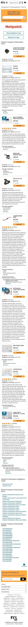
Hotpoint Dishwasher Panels (10, 508)
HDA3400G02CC (7, 539)
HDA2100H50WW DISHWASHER (11, 544)
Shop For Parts (5, 589)
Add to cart (19, 56)
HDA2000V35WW (7, 542)
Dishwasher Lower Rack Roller (19, 289)
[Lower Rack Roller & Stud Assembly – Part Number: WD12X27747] (7, 51)
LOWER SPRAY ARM (17, 216)
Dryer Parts (21, 606)
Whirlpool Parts (20, 603)
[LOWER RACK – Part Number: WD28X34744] (7, 372)
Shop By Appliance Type (13, 33)
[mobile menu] (7, 3)
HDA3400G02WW (7, 529)
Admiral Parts (10, 594)
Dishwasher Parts (7, 484)
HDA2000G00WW (7, 537)
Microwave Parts (9, 610)
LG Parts (21, 599)
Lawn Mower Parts (9, 611)
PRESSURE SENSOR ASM (17, 154)
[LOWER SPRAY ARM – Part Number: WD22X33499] (7, 219)
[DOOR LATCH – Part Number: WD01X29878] (7, 182)
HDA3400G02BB (7, 532)
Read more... (8, 283)
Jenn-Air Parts (7, 599)
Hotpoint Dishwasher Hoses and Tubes (14, 505)
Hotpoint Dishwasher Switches (11, 518)
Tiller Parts (22, 613)
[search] (20, 3)
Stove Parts (7, 608)
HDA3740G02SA (6, 530)
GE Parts (13, 598)
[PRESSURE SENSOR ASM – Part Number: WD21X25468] (7, 156)
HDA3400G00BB (7, 554)
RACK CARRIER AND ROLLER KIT (18, 118)
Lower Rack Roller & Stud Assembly (19, 48)
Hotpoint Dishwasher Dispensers (12, 501)
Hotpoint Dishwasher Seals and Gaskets (14, 511)
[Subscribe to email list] (23, 579)
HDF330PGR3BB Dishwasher (10, 557)
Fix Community (5, 592)
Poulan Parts (6, 603)
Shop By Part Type (13, 37)
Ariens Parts (17, 594)
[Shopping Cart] (25, 3)
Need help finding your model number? (11, 20)
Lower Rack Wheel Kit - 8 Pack (19, 413)
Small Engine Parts (18, 611)
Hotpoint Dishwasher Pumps (10, 510)
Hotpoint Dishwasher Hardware (11, 503)
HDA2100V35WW (7, 552)
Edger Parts (16, 613)
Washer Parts (6, 606)
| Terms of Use (9, 624)
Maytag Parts (7, 601)
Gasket (15, 66)
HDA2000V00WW (7, 546)
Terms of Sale (18, 624)
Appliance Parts (18, 610)
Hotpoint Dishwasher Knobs (10, 506)
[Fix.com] (3, 2)
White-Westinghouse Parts (9, 605)
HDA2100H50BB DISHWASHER (11, 547)
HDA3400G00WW (7, 535)
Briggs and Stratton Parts (10, 596)
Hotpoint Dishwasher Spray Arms (12, 513)
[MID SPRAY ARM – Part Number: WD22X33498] (7, 348)
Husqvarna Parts (19, 598)
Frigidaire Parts (7, 598)
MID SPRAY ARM (18, 345)
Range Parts (19, 608)
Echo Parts (19, 596)
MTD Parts (13, 601)
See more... (5, 112)
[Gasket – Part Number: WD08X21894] (7, 69)
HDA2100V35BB (6, 561)
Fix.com (3, 584)
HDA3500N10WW (7, 551)
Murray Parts (20, 601)
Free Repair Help (5, 586)
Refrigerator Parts (14, 606)
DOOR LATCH (17, 178)
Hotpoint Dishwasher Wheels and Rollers (14, 520)
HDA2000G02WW (7, 534)
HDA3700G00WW (7, 556)
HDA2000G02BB (7, 559)
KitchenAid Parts (14, 599)
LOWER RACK (17, 369)
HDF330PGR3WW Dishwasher (11, 540)
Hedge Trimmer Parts (8, 613)
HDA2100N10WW (7, 549)
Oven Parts (13, 608)
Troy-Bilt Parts (13, 603)
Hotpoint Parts (6, 486)
